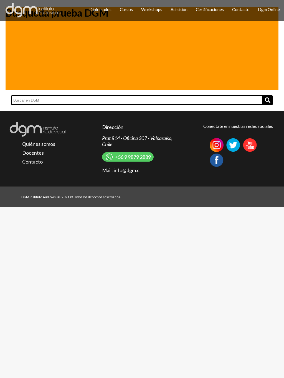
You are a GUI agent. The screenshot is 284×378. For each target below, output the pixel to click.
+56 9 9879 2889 (133, 157)
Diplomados (100, 9)
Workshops (151, 9)
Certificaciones (210, 9)
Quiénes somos (38, 144)
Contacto (241, 9)
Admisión (179, 9)
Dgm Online (269, 9)
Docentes (33, 153)
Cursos (126, 9)
